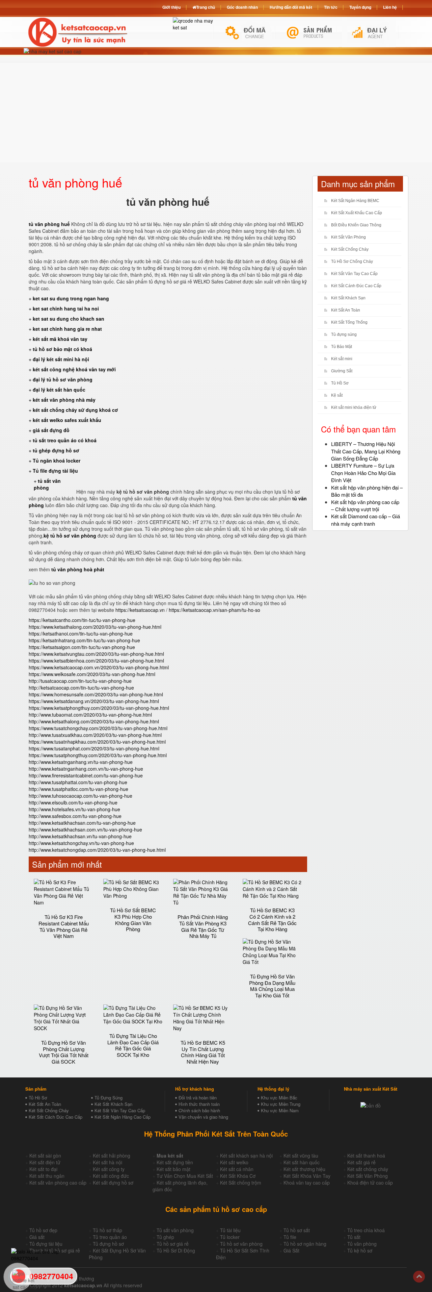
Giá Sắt (291, 1250)
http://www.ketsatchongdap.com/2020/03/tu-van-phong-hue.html (97, 849)
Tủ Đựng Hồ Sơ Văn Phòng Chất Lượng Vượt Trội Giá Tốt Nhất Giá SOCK (63, 1052)
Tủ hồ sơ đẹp (43, 1230)
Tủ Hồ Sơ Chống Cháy (352, 261)
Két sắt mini (341, 358)
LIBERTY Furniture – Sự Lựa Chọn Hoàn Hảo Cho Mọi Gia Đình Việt (363, 472)
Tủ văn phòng (362, 1243)
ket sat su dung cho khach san (68, 318)
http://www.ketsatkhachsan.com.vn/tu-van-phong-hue (85, 829)
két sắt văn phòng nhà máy (64, 399)
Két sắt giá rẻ (361, 1162)
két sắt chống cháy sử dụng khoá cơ (75, 409)
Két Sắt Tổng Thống (349, 322)
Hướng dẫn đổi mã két (291, 7)
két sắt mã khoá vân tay (60, 339)
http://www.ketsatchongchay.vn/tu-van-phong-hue (81, 843)
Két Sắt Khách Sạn (348, 298)
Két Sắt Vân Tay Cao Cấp (354, 273)
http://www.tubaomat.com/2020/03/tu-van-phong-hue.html (90, 714)
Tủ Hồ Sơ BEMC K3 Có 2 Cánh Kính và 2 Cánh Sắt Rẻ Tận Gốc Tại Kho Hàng (272, 919)
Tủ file (290, 1237)
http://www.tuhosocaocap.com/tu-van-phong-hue (80, 795)
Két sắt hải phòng (111, 1155)
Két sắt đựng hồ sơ (113, 1182)
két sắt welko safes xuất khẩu (67, 420)
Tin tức (331, 7)
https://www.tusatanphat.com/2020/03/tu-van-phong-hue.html (94, 748)
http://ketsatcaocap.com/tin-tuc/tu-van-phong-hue (81, 687)
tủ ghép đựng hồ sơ (56, 450)
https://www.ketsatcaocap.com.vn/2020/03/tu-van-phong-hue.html (99, 667)
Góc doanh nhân (242, 7)
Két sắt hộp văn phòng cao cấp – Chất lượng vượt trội (365, 505)
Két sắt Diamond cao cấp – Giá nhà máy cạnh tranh (365, 520)
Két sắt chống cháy (367, 1169)
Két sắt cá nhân (236, 1169)
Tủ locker (230, 1237)
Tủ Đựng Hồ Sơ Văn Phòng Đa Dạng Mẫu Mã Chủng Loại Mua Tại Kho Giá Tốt (272, 986)
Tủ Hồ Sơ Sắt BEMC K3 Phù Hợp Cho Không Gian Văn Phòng (133, 919)
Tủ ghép (165, 1237)
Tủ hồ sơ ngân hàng (305, 1243)
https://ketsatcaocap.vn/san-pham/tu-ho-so (214, 609)
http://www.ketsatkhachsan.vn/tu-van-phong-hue (80, 836)
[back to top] (419, 1277)
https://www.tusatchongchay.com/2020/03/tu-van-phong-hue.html (98, 728)
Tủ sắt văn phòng (175, 1230)
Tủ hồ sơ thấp (107, 1230)
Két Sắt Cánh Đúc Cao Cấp (356, 285)
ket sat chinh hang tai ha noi (66, 308)
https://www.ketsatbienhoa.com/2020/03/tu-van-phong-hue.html (96, 660)
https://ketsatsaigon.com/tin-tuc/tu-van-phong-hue (82, 647)
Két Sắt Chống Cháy (350, 249)
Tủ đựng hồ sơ (108, 1243)
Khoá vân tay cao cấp (307, 1182)
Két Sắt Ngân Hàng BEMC (355, 200)
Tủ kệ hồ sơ (359, 1250)
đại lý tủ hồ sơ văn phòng (62, 379)
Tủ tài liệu (230, 1230)
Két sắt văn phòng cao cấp (57, 1182)
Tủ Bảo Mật (341, 346)
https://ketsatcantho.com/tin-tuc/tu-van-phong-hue (82, 620)
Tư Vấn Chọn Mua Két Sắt (185, 1175)
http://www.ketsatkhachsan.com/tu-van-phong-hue (82, 822)
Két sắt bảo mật (173, 1169)
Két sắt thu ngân (46, 1175)
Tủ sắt (353, 1237)
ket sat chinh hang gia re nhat (67, 328)
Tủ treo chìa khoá (366, 1230)
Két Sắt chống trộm (240, 1182)
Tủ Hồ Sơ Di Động (176, 1250)
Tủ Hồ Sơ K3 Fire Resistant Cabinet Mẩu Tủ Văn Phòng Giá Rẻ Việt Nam (63, 926)
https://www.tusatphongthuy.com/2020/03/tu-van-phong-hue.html (98, 755)
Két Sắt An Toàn (345, 310)
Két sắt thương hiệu (304, 1169)
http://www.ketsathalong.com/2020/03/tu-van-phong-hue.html (94, 721)
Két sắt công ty (109, 1169)
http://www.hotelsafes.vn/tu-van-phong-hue (74, 809)
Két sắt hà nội (107, 1162)
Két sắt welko (234, 1162)
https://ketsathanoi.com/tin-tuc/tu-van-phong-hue (81, 633)
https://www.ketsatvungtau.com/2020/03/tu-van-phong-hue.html (96, 653)
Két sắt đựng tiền (175, 1162)
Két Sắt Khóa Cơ (237, 1175)
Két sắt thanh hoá (366, 1155)
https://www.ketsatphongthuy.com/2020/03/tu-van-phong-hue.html (99, 707)
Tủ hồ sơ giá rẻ (173, 1243)
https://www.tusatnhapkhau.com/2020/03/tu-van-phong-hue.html (97, 741)
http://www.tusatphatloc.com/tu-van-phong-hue (78, 789)
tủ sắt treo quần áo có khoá (65, 440)
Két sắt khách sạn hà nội (246, 1155)
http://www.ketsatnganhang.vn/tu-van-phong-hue (81, 762)
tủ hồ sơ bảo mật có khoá (62, 349)
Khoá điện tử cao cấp (370, 1182)
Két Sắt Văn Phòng (348, 237)
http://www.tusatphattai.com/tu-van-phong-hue (78, 782)
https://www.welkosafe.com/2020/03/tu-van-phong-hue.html (92, 674)
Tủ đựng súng (344, 334)
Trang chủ (205, 7)
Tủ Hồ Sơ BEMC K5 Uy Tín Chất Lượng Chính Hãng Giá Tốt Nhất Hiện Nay (203, 1052)
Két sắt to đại (43, 1169)
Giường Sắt (341, 371)
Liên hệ (390, 7)
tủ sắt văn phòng (47, 484)
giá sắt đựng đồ (51, 430)
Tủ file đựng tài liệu (55, 470)
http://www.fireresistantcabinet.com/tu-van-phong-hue (86, 775)
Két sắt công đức (111, 1175)
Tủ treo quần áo (110, 1237)
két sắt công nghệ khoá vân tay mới (74, 369)
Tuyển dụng (360, 7)
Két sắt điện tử (44, 1162)
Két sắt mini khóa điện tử (353, 407)
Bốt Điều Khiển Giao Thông (356, 225)
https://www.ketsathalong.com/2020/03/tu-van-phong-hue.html (95, 626)
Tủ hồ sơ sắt (297, 1230)
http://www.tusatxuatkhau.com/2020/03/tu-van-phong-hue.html (95, 734)
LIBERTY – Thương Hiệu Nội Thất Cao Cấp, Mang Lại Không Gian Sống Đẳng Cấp (365, 451)
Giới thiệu (171, 7)
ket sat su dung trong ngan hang (71, 298)
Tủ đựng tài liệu (45, 1243)
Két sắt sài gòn (45, 1155)
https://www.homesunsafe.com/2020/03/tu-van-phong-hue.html (96, 694)
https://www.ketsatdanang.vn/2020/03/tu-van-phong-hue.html (94, 701)
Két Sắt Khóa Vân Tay (307, 1175)
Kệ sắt (337, 395)
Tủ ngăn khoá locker (56, 460)
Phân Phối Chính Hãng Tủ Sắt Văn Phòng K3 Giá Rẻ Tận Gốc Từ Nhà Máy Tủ (203, 926)
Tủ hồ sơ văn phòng (241, 1243)
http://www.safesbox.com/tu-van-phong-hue (75, 816)
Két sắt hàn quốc (302, 1162)
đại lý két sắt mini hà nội (61, 359)
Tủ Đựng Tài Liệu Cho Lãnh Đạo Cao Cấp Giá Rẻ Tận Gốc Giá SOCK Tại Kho (133, 1045)
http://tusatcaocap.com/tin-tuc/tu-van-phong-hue (80, 680)
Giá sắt (37, 1237)
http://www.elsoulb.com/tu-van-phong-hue (73, 802)
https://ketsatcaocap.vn (140, 609)
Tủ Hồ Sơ (340, 383)
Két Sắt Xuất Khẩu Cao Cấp (356, 212)
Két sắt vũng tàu (301, 1155)
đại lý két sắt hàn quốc (59, 389)
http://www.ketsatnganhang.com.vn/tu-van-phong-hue (86, 768)
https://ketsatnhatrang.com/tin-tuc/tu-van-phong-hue (84, 640)
